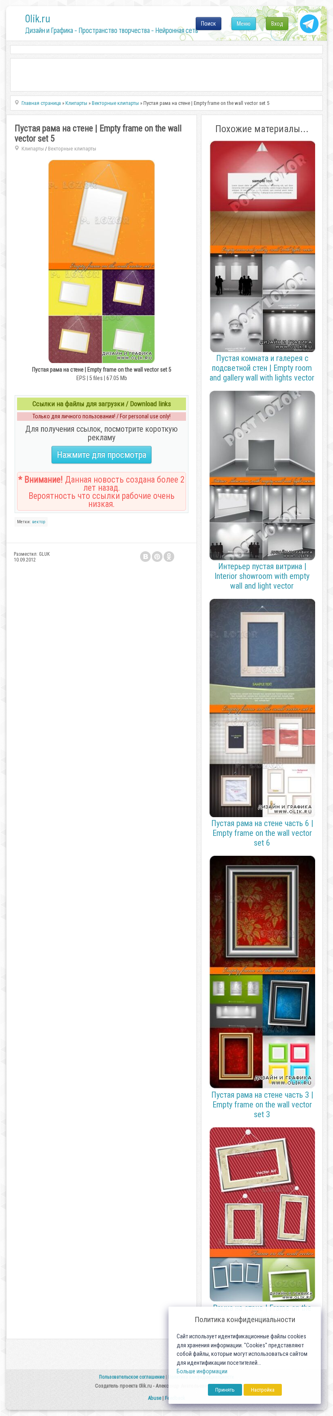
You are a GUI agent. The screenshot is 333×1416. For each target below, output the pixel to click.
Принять (225, 1390)
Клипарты (33, 149)
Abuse (154, 1398)
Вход (277, 23)
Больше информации (202, 1371)
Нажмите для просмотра (101, 455)
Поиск (208, 23)
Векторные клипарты (72, 149)
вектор (38, 521)
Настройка (263, 1390)
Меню (244, 23)
